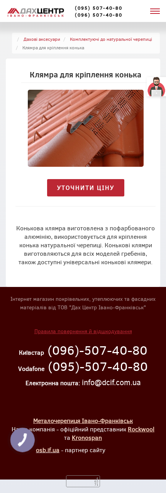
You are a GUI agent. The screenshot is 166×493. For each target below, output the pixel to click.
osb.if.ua (47, 450)
